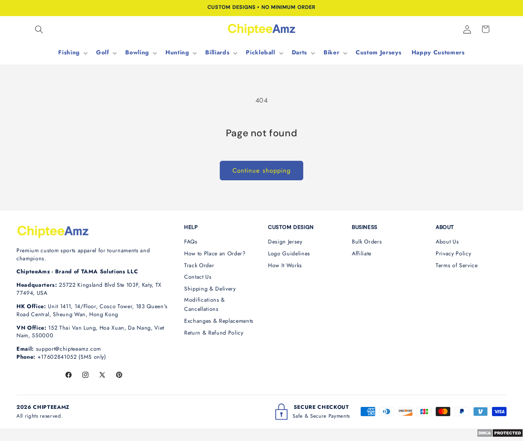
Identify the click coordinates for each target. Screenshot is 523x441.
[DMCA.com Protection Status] (500, 435)
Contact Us (198, 277)
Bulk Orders (367, 241)
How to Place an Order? (215, 253)
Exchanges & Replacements (218, 321)
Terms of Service (457, 265)
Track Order (199, 265)
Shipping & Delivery (210, 288)
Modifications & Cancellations (204, 304)
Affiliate (361, 253)
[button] (39, 29)
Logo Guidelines (289, 253)
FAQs (191, 241)
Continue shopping (261, 170)
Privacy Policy (453, 253)
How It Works (285, 265)
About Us (447, 241)
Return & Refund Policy (214, 332)
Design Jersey (285, 241)
